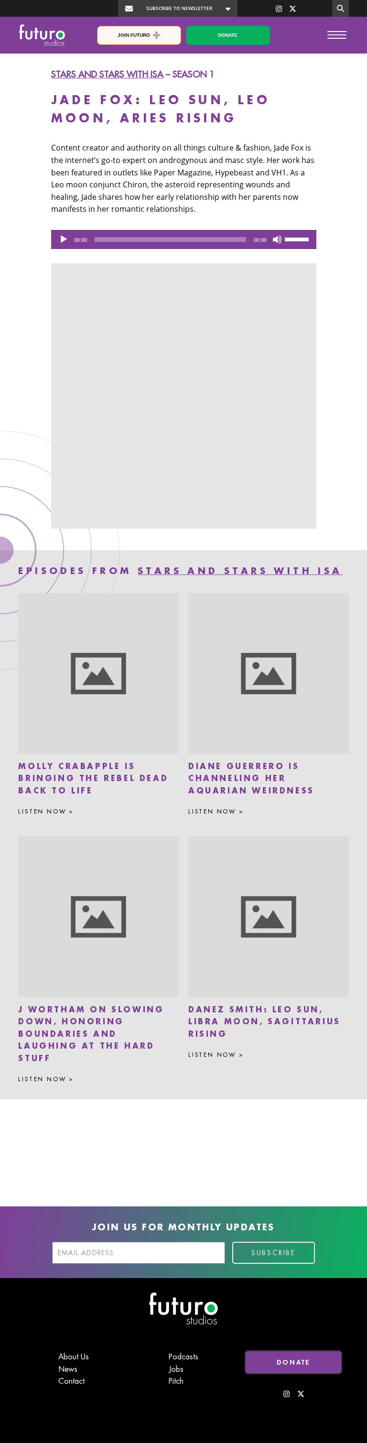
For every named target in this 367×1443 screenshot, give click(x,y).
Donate (227, 35)
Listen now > (46, 811)
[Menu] (337, 34)
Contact (71, 1381)
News (67, 1369)
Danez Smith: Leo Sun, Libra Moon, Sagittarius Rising (264, 1022)
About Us (73, 1357)
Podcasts (183, 1357)
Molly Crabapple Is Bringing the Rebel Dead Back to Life (93, 779)
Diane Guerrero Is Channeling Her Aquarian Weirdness (251, 779)
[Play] (63, 239)
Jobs (176, 1369)
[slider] (298, 238)
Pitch (176, 1381)
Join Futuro (134, 35)
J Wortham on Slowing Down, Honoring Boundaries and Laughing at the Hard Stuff (91, 1034)
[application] (183, 239)
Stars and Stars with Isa (107, 74)
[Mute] (277, 239)
